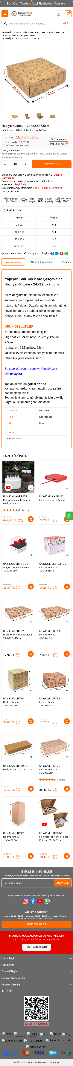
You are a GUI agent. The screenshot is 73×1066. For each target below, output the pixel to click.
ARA (66, 23)
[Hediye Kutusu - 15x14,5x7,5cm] (54, 678)
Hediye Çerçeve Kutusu (52, 499)
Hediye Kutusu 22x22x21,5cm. (11, 704)
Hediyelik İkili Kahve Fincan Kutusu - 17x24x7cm (54, 838)
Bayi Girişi (20, 184)
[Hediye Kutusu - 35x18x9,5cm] (54, 746)
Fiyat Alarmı (60, 139)
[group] (36, 76)
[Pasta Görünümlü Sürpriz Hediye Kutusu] (18, 476)
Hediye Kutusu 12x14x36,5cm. (11, 838)
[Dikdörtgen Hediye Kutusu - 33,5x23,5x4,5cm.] (18, 611)
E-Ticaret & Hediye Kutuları (20, 35)
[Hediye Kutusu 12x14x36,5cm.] (18, 813)
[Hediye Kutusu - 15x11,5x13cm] (54, 544)
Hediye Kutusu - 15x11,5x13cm (48, 569)
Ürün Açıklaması (13, 261)
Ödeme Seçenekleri (42, 261)
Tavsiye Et (33, 253)
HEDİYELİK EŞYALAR (27, 32)
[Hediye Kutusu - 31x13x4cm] (18, 746)
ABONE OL (62, 882)
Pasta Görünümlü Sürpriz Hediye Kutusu (16, 501)
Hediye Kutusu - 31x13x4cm (18, 769)
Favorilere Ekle (12, 253)
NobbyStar (40, 130)
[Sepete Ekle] (31, 519)
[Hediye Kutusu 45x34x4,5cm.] (54, 611)
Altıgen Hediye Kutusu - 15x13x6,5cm (16, 569)
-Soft (16, 1062)
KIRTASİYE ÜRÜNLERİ (53, 32)
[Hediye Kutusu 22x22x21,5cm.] (18, 678)
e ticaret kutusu (14, 438)
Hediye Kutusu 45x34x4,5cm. (47, 636)
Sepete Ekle (52, 164)
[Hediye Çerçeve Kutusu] (54, 476)
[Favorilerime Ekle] (31, 488)
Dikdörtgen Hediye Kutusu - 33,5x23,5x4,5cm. (18, 636)
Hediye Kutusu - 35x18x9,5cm (48, 771)
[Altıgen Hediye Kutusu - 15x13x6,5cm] (18, 544)
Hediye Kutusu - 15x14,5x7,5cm (48, 704)
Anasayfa (6, 32)
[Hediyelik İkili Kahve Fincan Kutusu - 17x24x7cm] (54, 813)
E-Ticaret (25, 1062)
